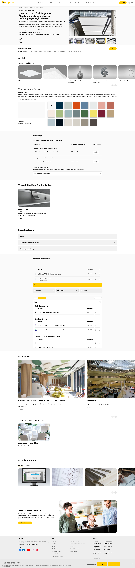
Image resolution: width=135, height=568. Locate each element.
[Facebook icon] (20, 551)
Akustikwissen (55, 548)
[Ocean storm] (84, 105)
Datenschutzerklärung (74, 548)
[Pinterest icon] (36, 551)
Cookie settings (91, 564)
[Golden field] (93, 113)
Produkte (26, 7)
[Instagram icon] (33, 551)
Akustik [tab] (30, 51)
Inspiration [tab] (69, 51)
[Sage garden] (68, 113)
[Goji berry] (110, 105)
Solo (31, 7)
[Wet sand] (110, 113)
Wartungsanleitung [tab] (52, 51)
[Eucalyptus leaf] (76, 113)
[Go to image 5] (101, 41)
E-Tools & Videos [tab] (77, 51)
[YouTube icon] (28, 551)
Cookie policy (7, 566)
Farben (53, 546)
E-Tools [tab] (20, 465)
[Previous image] (109, 34)
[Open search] (129, 3)
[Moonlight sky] (59, 105)
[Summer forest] (84, 113)
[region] (67, 564)
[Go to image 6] (111, 41)
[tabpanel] (67, 481)
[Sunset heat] (76, 105)
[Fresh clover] (59, 113)
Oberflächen (54, 543)
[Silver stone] (84, 122)
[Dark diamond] (59, 122)
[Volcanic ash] (76, 122)
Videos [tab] (28, 465)
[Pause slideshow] (112, 34)
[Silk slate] (93, 122)
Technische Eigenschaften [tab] (40, 51)
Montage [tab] (25, 51)
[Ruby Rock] (101, 113)
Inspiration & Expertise (56, 551)
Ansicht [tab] (20, 51)
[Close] (132, 564)
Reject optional (102, 564)
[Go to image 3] (79, 41)
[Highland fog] (68, 105)
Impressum (72, 546)
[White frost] (51, 105)
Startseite (20, 7)
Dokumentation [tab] (61, 51)
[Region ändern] (132, 3)
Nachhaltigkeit (55, 553)
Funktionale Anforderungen (57, 556)
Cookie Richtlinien (73, 551)
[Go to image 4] (90, 41)
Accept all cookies (114, 564)
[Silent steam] (51, 122)
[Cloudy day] (68, 122)
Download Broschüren (74, 541)
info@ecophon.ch (100, 553)
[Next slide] (115, 85)
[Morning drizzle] (93, 105)
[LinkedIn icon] (23, 551)
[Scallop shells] (51, 113)
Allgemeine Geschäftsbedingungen (77, 543)
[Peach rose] (101, 105)
